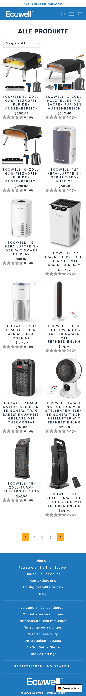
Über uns (43, 560)
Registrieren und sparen (41, 666)
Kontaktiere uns (43, 580)
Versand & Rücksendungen (43, 607)
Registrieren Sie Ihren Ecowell (43, 567)
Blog (43, 593)
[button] (69, 688)
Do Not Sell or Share (43, 647)
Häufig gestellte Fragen (43, 587)
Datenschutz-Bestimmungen (43, 621)
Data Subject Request (43, 640)
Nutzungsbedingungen (43, 627)
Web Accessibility (43, 634)
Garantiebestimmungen (43, 614)
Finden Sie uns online (43, 574)
